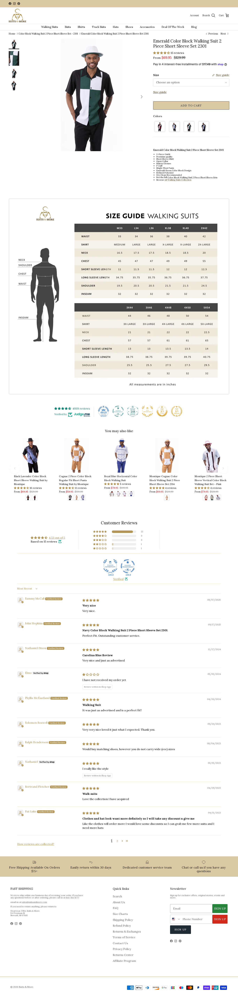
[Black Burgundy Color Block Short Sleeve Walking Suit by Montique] (34, 498)
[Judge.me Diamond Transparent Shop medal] (128, 566)
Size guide (160, 92)
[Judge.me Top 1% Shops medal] (162, 411)
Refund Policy (122, 925)
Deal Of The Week (173, 27)
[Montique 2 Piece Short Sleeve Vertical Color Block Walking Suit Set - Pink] (218, 498)
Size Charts (120, 914)
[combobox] (175, 919)
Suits (68, 27)
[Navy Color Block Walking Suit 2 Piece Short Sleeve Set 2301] (203, 126)
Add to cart (191, 105)
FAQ (115, 908)
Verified (118, 579)
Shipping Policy (123, 920)
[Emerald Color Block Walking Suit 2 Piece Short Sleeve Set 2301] (189, 126)
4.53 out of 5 (57, 537)
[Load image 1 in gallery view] (89, 95)
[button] (162, 53)
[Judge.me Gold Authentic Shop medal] (147, 411)
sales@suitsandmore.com (34, 902)
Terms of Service (124, 937)
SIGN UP (220, 908)
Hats (115, 27)
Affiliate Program (124, 961)
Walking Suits (49, 27)
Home (12, 33)
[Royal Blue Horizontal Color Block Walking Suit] (131, 494)
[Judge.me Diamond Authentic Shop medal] (110, 566)
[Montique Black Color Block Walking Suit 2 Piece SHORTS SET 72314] (70, 498)
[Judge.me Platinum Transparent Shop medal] (118, 411)
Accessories (147, 27)
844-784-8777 (72, 897)
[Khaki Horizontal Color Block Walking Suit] (118, 494)
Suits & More (26, 987)
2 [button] (117, 841)
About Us (119, 902)
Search (117, 896)
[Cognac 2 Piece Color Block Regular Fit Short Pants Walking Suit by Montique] (76, 498)
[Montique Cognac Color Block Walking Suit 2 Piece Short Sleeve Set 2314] (167, 498)
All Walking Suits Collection (177, 180)
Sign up (180, 929)
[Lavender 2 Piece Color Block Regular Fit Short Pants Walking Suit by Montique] (83, 498)
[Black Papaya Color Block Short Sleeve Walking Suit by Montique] (28, 498)
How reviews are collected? (35, 844)
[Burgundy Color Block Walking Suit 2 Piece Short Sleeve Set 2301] (159, 126)
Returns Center (123, 955)
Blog (194, 27)
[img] (90, 600)
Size (156, 75)
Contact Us (120, 943)
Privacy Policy (122, 949)
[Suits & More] (17, 15)
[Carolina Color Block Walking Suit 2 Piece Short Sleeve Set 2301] (174, 126)
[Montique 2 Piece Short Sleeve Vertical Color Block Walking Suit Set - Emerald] (212, 498)
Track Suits (99, 27)
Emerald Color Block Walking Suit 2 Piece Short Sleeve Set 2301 (115, 33)
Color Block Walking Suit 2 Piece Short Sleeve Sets (192, 177)
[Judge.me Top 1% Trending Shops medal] (176, 411)
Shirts (81, 27)
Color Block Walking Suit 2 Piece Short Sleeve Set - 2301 (48, 33)
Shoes (129, 27)
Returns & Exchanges (127, 931)
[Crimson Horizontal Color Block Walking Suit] (112, 494)
